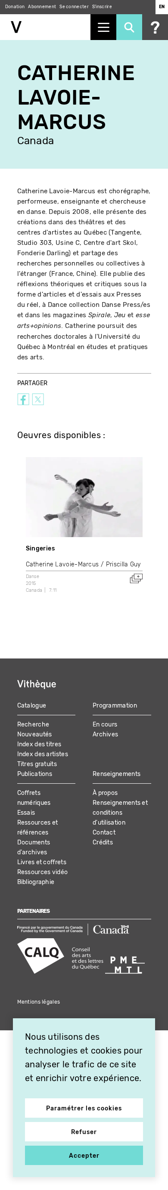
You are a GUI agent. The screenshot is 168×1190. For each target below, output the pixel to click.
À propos (105, 793)
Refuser (84, 1132)
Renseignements (116, 774)
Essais (26, 812)
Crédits (103, 842)
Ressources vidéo (42, 872)
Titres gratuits (37, 764)
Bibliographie (36, 882)
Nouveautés (34, 734)
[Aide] (155, 27)
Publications (35, 774)
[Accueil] (45, 27)
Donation (15, 6)
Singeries (40, 548)
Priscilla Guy (123, 564)
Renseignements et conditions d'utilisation (120, 812)
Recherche (33, 724)
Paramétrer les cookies (84, 1108)
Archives (105, 734)
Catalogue (32, 705)
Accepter (84, 1155)
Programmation (115, 705)
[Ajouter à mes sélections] (136, 578)
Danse (33, 576)
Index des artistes (42, 754)
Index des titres (39, 744)
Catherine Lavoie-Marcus (62, 564)
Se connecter (74, 6)
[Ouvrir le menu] (103, 27)
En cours (105, 724)
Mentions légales (38, 1002)
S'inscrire (102, 6)
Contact (104, 832)
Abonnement (42, 6)
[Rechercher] (129, 27)
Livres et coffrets (41, 862)
